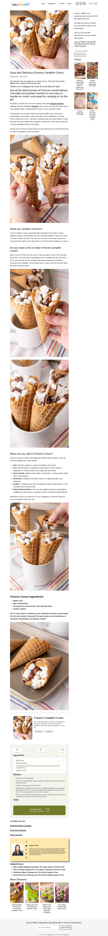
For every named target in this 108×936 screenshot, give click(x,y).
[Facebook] (77, 3)
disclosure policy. (34, 83)
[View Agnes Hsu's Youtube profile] (26, 845)
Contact (62, 3)
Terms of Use (42, 81)
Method (41, 752)
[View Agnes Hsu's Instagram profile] (26, 857)
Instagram (26, 86)
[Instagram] (84, 3)
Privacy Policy (66, 934)
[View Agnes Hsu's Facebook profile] (26, 841)
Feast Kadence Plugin (50, 934)
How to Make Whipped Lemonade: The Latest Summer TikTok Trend (38, 867)
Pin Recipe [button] (49, 731)
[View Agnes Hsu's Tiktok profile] (26, 853)
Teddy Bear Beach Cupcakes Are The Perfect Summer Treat (35, 872)
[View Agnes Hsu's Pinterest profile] (26, 849)
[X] (80, 3)
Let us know (33, 811)
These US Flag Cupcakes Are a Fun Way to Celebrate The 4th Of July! (39, 870)
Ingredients (17, 752)
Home (43, 3)
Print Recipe (38, 731)
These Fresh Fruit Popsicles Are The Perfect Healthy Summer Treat (38, 875)
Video (62, 752)
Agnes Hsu (15, 76)
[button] (63, 760)
